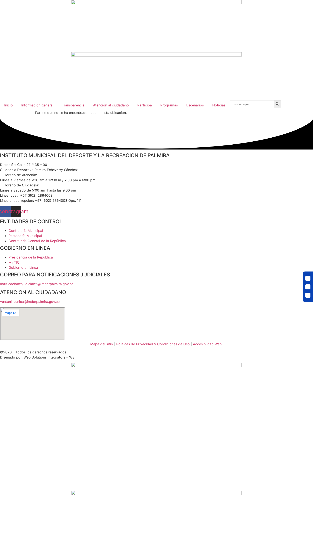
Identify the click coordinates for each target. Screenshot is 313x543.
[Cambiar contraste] (308, 278)
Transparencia (73, 105)
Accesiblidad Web (207, 344)
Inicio (8, 105)
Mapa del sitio (101, 344)
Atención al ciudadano (111, 105)
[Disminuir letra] (308, 287)
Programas (169, 105)
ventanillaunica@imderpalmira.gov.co (30, 301)
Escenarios (195, 105)
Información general (37, 105)
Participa (144, 105)
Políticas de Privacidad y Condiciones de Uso (153, 344)
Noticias (218, 105)
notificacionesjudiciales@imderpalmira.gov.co (36, 284)
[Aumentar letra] (308, 295)
